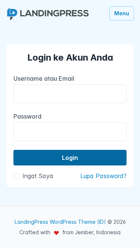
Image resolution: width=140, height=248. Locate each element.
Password (27, 116)
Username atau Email (43, 78)
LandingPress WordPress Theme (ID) (60, 222)
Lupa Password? (103, 176)
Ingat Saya (37, 176)
